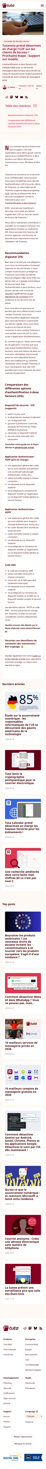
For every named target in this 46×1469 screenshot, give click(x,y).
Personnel (30, 1383)
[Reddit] (6, 97)
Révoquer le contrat (23, 1444)
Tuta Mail (7, 1344)
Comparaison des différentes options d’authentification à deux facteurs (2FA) (24, 123)
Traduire (29, 1422)
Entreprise (30, 1388)
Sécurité (7, 1388)
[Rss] (26, 97)
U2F (7, 193)
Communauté (31, 1344)
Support (7, 1426)
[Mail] (21, 97)
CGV (27, 1359)
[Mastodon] (11, 97)
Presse (6, 1421)
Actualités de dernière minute (16, 41)
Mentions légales (33, 1370)
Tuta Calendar (9, 1349)
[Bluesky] (16, 97)
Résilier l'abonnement (23, 1437)
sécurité (9, 293)
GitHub (6, 1403)
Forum (6, 1416)
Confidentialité (32, 1364)
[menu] (42, 5)
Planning (7, 1383)
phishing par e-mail (24, 447)
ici (27, 360)
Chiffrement (9, 1393)
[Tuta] (8, 5)
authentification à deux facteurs (21, 203)
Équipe (28, 1349)
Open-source (9, 1398)
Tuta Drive (8, 1354)
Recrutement (31, 1354)
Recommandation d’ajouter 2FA (23, 115)
